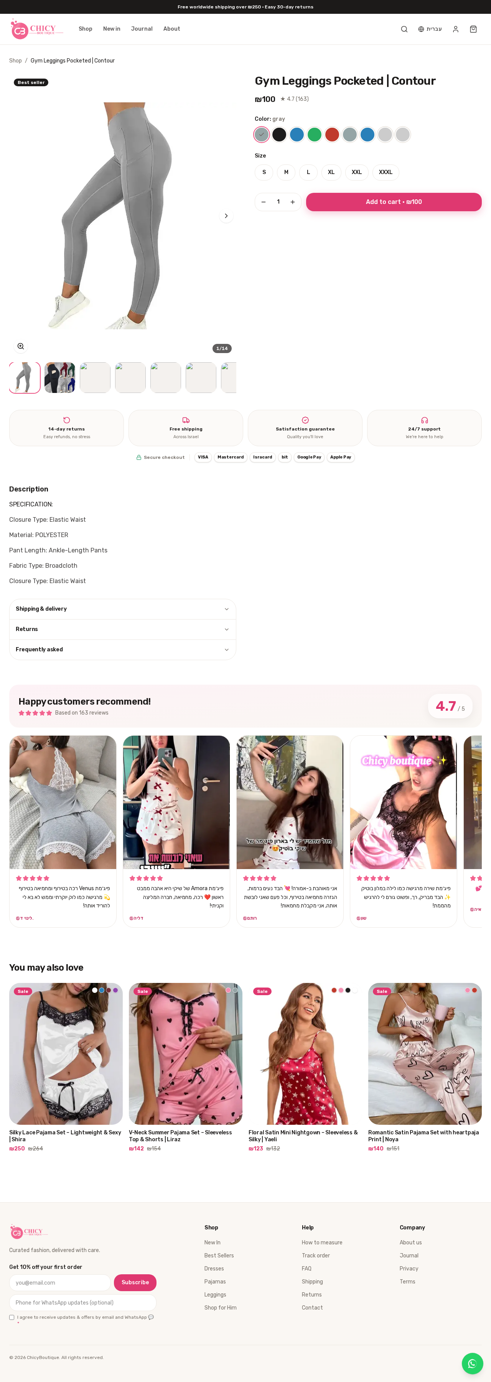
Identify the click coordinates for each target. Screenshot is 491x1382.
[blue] (297, 134)
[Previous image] (19, 216)
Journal (142, 29)
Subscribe (135, 1282)
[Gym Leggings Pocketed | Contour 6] (201, 377)
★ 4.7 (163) (294, 99)
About (171, 29)
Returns (27, 629)
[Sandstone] (403, 134)
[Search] (404, 29)
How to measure (322, 1242)
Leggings (215, 1295)
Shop (85, 29)
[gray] (262, 134)
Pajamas (215, 1281)
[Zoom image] (21, 346)
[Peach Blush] (385, 134)
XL (331, 172)
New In (212, 1242)
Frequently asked (39, 649)
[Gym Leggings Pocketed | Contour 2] (59, 377)
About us (411, 1242)
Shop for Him (220, 1308)
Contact (312, 1308)
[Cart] (473, 29)
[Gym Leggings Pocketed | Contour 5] (165, 377)
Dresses (214, 1268)
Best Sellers (219, 1255)
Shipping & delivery (41, 609)
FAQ (306, 1268)
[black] (279, 134)
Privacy (409, 1268)
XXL (357, 172)
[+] (292, 202)
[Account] (455, 29)
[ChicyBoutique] (36, 29)
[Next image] (226, 216)
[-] (263, 202)
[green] (314, 134)
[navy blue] (367, 134)
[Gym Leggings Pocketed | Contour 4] (130, 377)
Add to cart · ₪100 (394, 201)
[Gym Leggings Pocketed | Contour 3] (95, 377)
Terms (407, 1281)
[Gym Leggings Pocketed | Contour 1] (24, 377)
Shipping (312, 1281)
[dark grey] (350, 134)
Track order (316, 1255)
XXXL (386, 172)
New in (111, 29)
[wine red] (332, 134)
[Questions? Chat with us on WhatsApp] (472, 1363)
